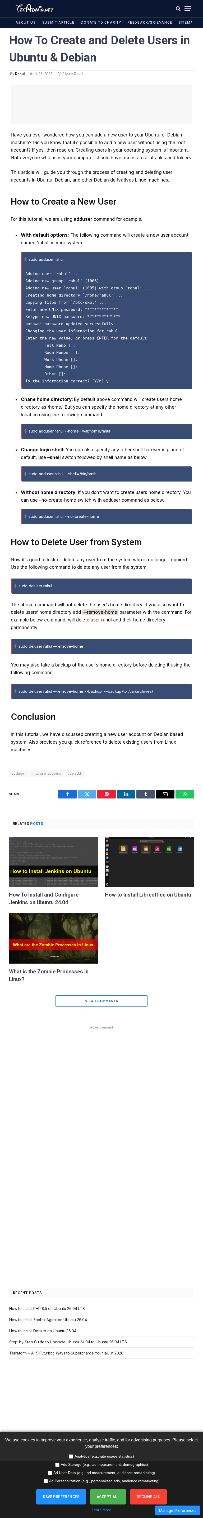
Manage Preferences (177, 1510)
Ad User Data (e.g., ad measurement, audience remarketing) (104, 1473)
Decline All (148, 1497)
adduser (18, 773)
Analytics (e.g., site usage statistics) (104, 1456)
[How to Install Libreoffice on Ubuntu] (149, 862)
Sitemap (187, 22)
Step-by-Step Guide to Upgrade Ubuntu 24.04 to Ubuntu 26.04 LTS (68, 1342)
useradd (74, 773)
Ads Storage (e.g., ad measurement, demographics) (104, 1464)
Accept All (108, 1497)
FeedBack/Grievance (150, 22)
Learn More (101, 1510)
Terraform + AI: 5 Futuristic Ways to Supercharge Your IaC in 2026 (66, 1353)
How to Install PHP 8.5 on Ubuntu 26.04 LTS (47, 1308)
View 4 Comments (101, 1001)
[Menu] (187, 9)
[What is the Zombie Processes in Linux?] (53, 938)
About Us (26, 22)
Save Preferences (61, 1497)
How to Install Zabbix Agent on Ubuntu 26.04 (48, 1319)
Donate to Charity (101, 22)
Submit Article (58, 22)
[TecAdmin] (34, 8)
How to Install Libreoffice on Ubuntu (148, 895)
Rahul (20, 74)
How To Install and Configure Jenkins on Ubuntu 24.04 (44, 899)
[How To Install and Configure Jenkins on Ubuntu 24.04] (53, 862)
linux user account (46, 773)
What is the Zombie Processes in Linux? (49, 975)
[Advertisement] (101, 104)
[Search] (178, 9)
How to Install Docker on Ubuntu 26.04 (42, 1331)
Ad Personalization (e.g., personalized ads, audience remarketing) (104, 1481)
